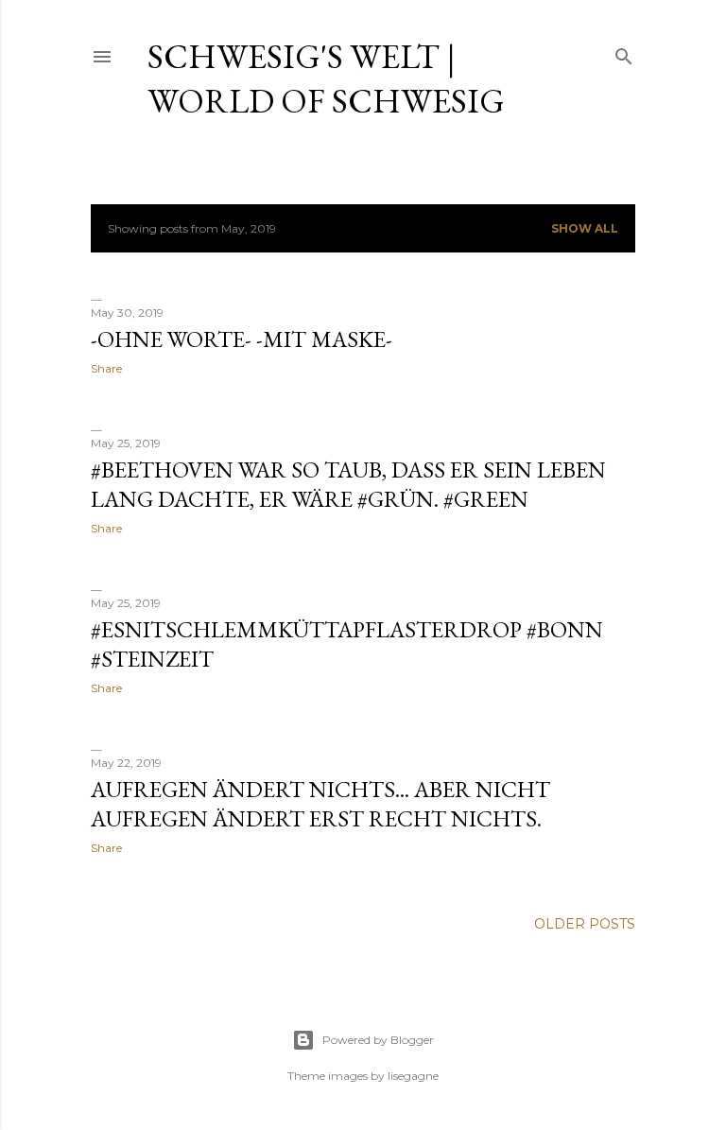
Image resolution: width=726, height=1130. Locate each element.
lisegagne (413, 1076)
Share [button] (106, 368)
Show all (584, 228)
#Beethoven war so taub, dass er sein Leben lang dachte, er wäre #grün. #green (348, 484)
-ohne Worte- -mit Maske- (241, 339)
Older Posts (584, 923)
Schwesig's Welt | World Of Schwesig (326, 78)
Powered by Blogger (378, 1040)
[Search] (624, 52)
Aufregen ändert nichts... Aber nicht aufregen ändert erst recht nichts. (320, 803)
